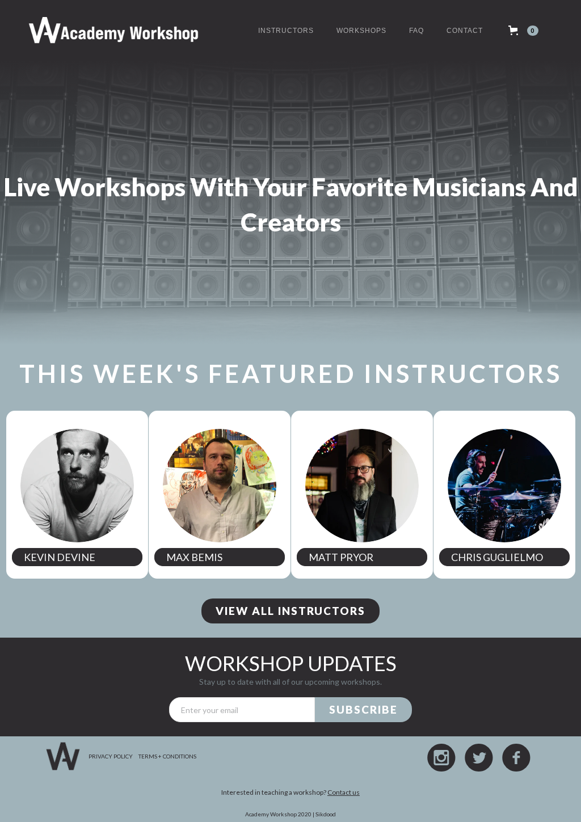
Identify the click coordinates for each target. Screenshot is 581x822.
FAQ (416, 31)
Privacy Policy (111, 756)
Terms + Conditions (167, 756)
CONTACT (465, 31)
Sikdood (325, 814)
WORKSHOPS (361, 31)
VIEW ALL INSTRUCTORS (290, 610)
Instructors (286, 31)
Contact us (343, 792)
